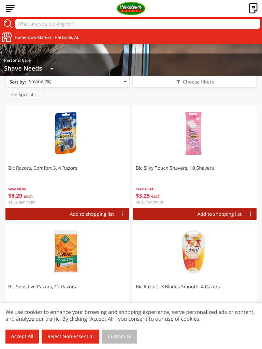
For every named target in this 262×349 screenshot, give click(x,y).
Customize (120, 336)
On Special (22, 94)
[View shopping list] (253, 8)
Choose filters (198, 82)
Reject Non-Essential (70, 336)
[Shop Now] (10, 8)
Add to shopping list (92, 214)
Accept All (22, 336)
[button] (67, 157)
